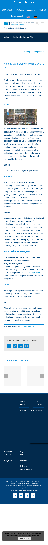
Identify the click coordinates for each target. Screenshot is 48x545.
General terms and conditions (31, 485)
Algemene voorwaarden (13, 485)
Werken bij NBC (9, 453)
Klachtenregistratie (16, 490)
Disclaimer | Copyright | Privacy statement (23, 488)
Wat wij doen (23, 403)
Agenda (9, 460)
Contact (38, 410)
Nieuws (23, 460)
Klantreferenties (24, 410)
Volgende (38, 51)
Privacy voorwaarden (24, 467)
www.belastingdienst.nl (31, 272)
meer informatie (33, 536)
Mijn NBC (22, 453)
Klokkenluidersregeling (30, 490)
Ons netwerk (38, 403)
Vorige (28, 51)
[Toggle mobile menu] (42, 23)
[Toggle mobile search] (37, 23)
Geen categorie (28, 326)
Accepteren (24, 538)
